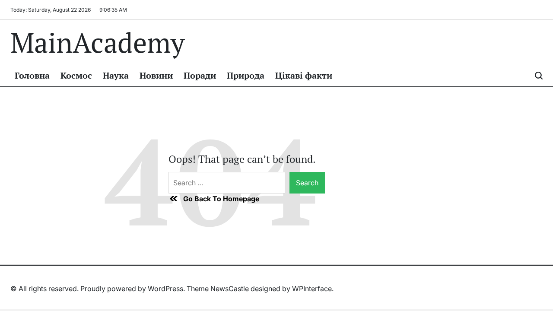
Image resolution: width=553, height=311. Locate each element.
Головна (32, 75)
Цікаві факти (303, 75)
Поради (200, 75)
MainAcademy (97, 42)
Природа (245, 75)
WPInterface (312, 288)
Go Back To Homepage (221, 198)
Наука (116, 75)
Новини (156, 75)
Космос (76, 75)
